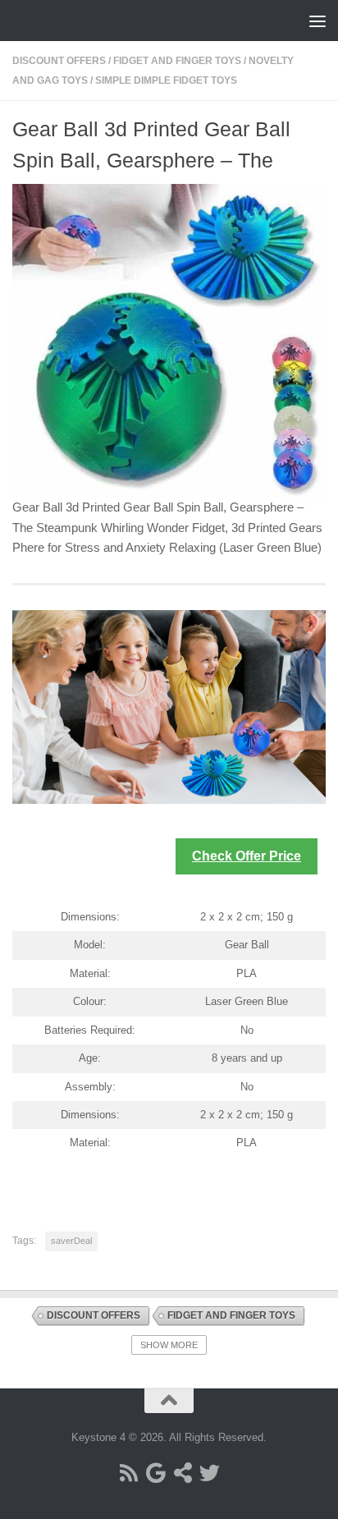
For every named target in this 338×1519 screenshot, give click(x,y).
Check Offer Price (246, 856)
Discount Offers (59, 61)
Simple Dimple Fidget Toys (166, 80)
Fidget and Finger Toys (177, 61)
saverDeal (71, 1241)
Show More (169, 1345)
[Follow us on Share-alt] (182, 1472)
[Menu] (317, 20)
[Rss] (128, 1472)
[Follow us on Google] (155, 1472)
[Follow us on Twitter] (209, 1472)
